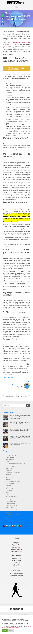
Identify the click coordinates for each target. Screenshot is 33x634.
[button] (16, 7)
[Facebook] (7, 526)
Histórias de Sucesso (16, 551)
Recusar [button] (11, 630)
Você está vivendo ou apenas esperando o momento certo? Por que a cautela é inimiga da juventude (20, 417)
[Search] (28, 405)
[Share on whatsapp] (2, 15)
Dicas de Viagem (10, 503)
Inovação (8, 485)
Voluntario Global (21, 267)
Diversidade (9, 499)
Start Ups (8, 461)
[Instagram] (4, 526)
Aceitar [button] (5, 630)
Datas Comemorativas (12, 505)
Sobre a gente (16, 542)
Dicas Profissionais (11, 501)
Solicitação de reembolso (16, 577)
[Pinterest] (20, 526)
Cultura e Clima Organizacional (14, 509)
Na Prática (9, 470)
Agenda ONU (9, 13)
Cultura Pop (9, 507)
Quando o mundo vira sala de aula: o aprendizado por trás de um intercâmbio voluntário (20, 437)
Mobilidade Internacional (13, 472)
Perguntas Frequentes (17, 544)
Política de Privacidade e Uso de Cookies (16, 626)
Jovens (28, 13)
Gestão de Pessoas (11, 488)
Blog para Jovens (16, 547)
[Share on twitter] (2, 21)
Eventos (8, 492)
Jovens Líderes (10, 477)
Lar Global (9, 476)
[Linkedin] (15, 526)
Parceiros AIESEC (11, 466)
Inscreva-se (16, 371)
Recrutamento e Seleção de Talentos (15, 463)
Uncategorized (10, 457)
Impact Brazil (9, 487)
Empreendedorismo (11, 496)
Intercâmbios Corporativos (13, 481)
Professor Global (10, 465)
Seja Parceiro (16, 545)
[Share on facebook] (2, 18)
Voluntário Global (25, 15)
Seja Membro (16, 566)
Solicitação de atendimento (16, 573)
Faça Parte (9, 490)
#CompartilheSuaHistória (13, 514)
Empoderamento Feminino (13, 498)
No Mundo (9, 468)
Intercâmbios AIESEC (19, 13)
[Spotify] (17, 526)
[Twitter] (9, 526)
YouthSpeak (9, 454)
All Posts (19, 387)
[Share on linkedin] (2, 24)
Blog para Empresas (16, 549)
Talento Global (10, 459)
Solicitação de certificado (16, 575)
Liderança (8, 474)
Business (8, 510)
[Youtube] (12, 526)
